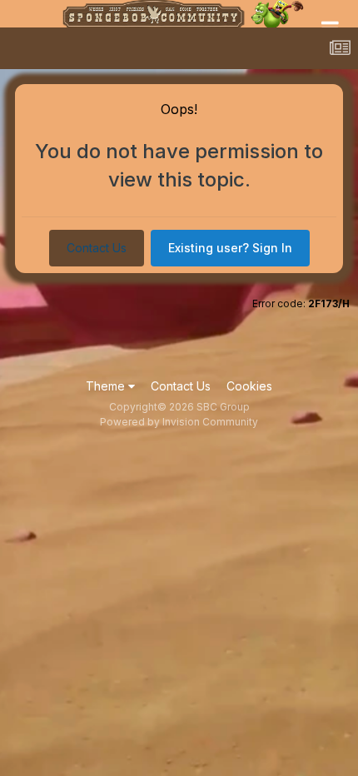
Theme (107, 386)
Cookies (249, 386)
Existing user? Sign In (230, 248)
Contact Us (97, 248)
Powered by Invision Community (179, 421)
